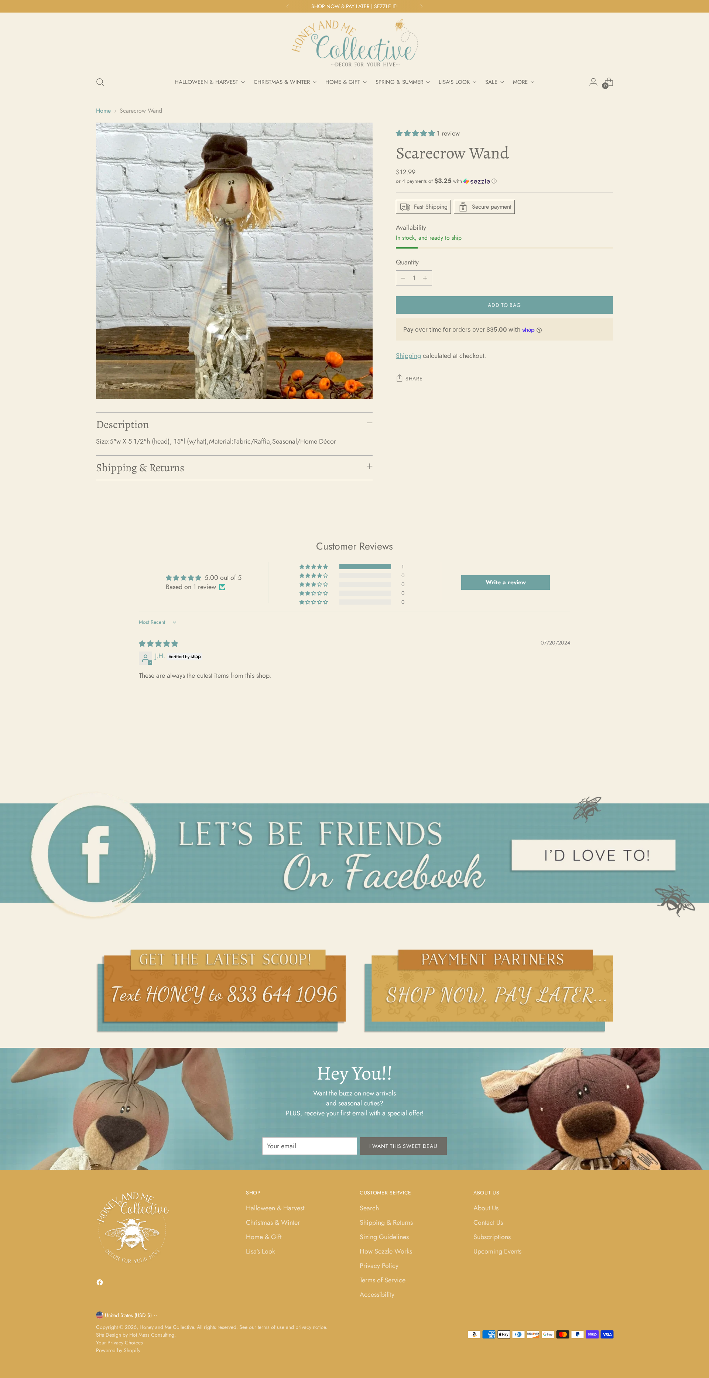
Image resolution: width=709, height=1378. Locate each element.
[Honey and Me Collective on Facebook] (100, 1284)
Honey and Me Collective (167, 1327)
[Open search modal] (100, 82)
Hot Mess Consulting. (152, 1334)
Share (414, 378)
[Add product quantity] (425, 278)
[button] (416, 133)
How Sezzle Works (386, 1251)
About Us (486, 1208)
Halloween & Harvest (275, 1208)
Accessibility (377, 1294)
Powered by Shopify (118, 1350)
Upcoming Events (497, 1251)
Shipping (408, 355)
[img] (158, 644)
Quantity (407, 262)
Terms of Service (382, 1280)
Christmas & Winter (273, 1222)
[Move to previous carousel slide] (589, 750)
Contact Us (488, 1222)
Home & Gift (263, 1237)
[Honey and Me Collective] (354, 43)
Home (103, 110)
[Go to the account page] (593, 82)
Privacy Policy (379, 1266)
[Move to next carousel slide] (606, 750)
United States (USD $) (128, 1315)
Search (369, 1208)
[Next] (421, 6)
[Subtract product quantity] (403, 278)
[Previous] (288, 6)
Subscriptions (492, 1237)
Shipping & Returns (386, 1222)
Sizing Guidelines (384, 1237)
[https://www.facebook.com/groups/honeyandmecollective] (355, 855)
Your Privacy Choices (119, 1342)
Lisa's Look (260, 1251)
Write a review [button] (506, 582)
